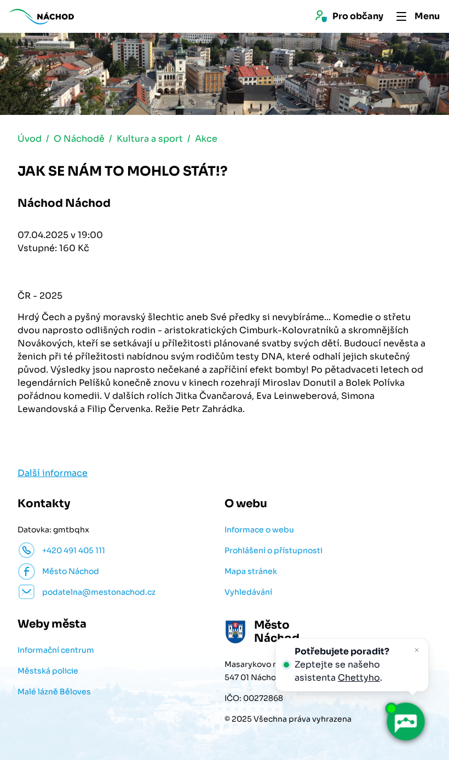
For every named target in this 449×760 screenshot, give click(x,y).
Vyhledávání (248, 592)
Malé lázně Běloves (54, 692)
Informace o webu (259, 530)
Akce (206, 138)
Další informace (53, 473)
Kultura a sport (150, 138)
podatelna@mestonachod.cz (99, 592)
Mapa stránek (251, 571)
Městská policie (48, 671)
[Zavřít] (417, 650)
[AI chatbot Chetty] (405, 721)
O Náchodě (79, 138)
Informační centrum (56, 650)
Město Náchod (70, 571)
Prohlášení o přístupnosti (274, 550)
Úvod (30, 138)
